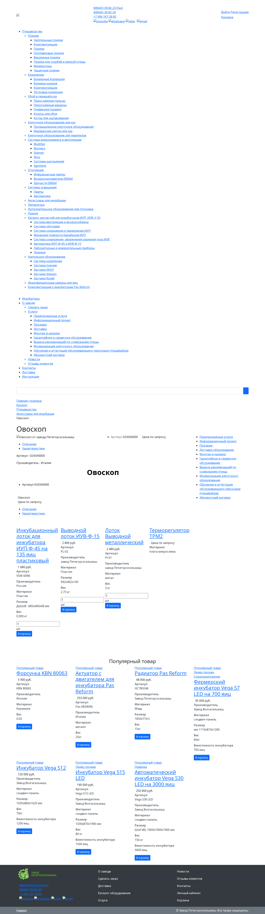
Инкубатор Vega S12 (41, 767)
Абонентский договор (215, 498)
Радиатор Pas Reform (161, 673)
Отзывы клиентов (189, 879)
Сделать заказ (108, 879)
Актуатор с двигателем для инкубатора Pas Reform (95, 682)
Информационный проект (218, 441)
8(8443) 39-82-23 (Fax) (108, 8)
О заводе (104, 871)
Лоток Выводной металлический (124, 536)
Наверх (21, 910)
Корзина (227, 17)
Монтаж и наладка (213, 454)
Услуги (102, 900)
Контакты (184, 886)
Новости (183, 871)
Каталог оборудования (114, 893)
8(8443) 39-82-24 (105, 12)
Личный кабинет (189, 893)
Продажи (206, 446)
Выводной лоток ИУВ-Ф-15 (80, 533)
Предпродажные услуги (216, 437)
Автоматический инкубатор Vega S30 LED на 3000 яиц (159, 777)
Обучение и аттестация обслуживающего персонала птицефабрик (220, 489)
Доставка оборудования (217, 450)
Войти (225, 12)
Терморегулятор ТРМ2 (169, 533)
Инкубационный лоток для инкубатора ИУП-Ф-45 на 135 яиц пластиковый (37, 545)
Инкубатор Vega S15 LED (100, 774)
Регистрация (240, 12)
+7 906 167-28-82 (105, 17)
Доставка (104, 886)
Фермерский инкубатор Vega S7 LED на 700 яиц (217, 687)
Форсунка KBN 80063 (41, 673)
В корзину (24, 633)
